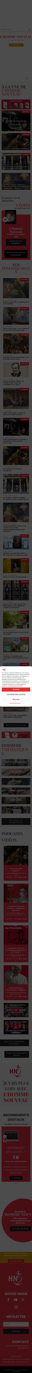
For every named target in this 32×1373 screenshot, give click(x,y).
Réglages (16, 700)
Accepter (16, 690)
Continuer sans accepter (16, 695)
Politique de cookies (15, 703)
